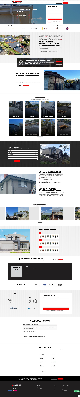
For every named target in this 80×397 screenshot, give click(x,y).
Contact (49, 2)
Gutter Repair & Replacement (48, 116)
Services (37, 2)
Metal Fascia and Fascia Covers (16, 134)
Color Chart (41, 2)
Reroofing (64, 116)
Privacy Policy (59, 21)
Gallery (46, 2)
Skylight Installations (64, 134)
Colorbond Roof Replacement (32, 134)
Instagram (15, 390)
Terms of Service (60, 310)
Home (29, 2)
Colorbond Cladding (48, 134)
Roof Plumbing (32, 116)
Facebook (10, 390)
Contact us (26, 64)
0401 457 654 (59, 2)
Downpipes (63, 391)
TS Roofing (46, 36)
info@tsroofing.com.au (67, 0)
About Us (32, 2)
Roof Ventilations (16, 116)
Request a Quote (65, 2)
